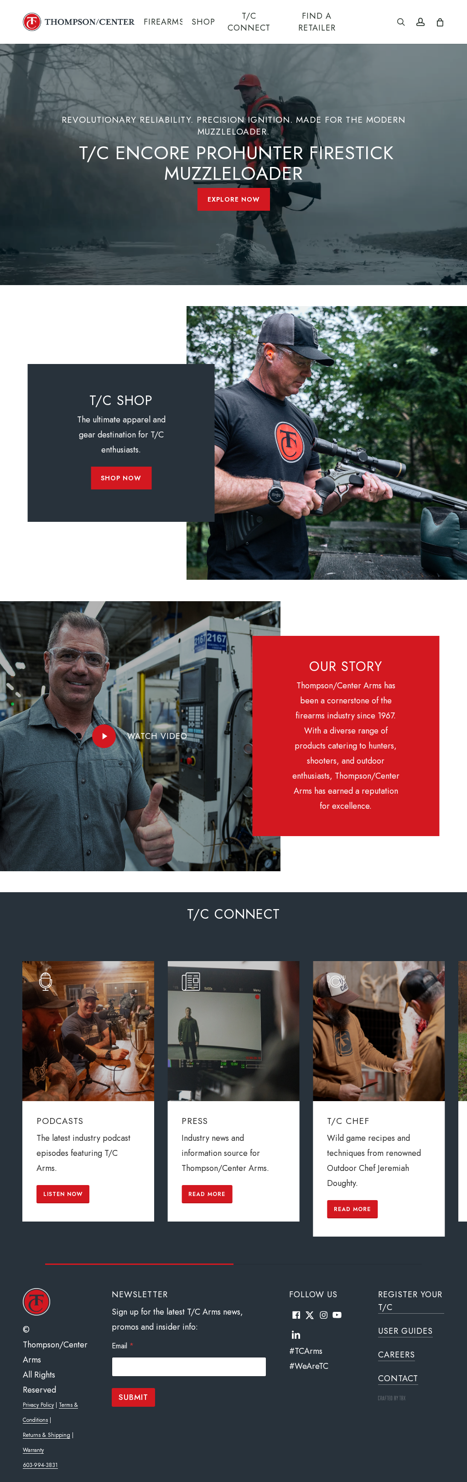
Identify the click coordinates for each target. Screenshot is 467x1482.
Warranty (33, 1450)
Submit (133, 1397)
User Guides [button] (405, 1331)
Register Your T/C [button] (410, 1301)
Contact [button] (398, 1378)
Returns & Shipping (46, 1435)
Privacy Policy (38, 1405)
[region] (233, 1112)
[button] (233, 199)
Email (123, 1346)
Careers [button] (396, 1355)
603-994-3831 (40, 1465)
